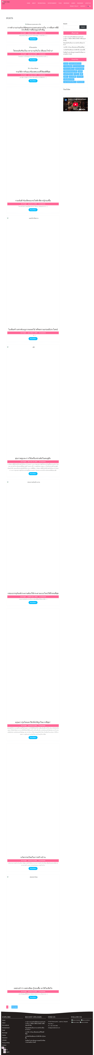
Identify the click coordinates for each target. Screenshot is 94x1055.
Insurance (80, 3)
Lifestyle (88, 3)
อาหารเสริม (80, 76)
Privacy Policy (74, 6)
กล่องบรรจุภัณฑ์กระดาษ (75, 63)
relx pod (66, 63)
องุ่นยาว (66, 76)
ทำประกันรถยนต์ (79, 68)
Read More (33, 38)
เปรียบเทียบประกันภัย (69, 79)
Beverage (66, 3)
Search (65, 23)
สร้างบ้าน (76, 74)
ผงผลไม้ (80, 71)
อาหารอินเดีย (72, 76)
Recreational (42, 3)
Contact (82, 6)
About (34, 3)
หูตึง (81, 74)
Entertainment (52, 3)
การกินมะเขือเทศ (68, 66)
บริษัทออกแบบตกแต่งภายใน (70, 71)
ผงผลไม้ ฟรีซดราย (68, 74)
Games (73, 3)
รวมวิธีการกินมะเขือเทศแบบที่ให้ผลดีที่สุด (73, 47)
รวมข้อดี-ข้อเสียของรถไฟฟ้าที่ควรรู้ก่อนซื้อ (74, 49)
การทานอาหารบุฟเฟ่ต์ (79, 66)
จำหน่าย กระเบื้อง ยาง (69, 68)
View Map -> (51, 1023)
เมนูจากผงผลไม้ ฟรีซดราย (70, 81)
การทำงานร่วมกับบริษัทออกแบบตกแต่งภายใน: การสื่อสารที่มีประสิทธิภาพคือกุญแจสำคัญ (74, 38)
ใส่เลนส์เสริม (81, 81)
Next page (14, 1007)
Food (60, 3)
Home (28, 3)
